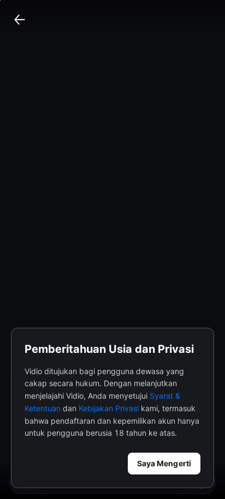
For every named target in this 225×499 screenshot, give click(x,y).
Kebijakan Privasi (109, 408)
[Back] (20, 20)
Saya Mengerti (164, 463)
